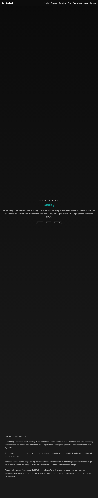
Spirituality (57, 223)
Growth (48, 223)
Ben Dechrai (7, 3)
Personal (40, 223)
